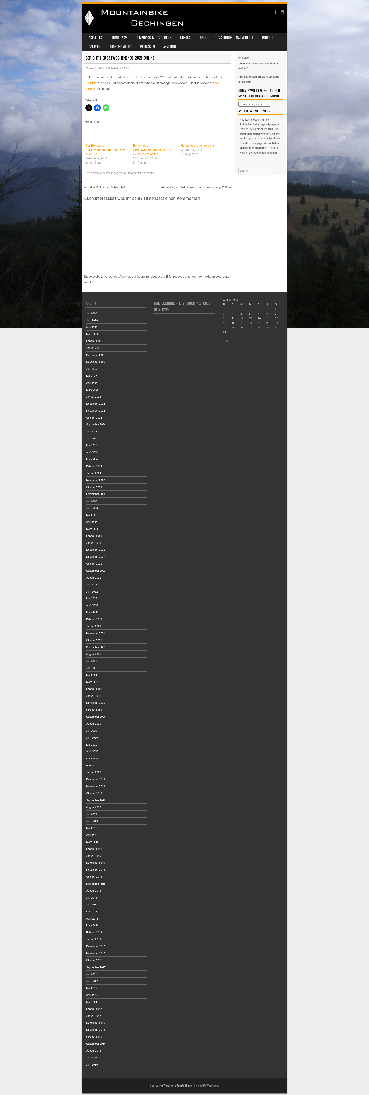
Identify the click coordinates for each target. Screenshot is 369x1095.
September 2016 (96, 1043)
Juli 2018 (91, 897)
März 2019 (92, 842)
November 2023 (95, 480)
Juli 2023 (91, 501)
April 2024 (92, 452)
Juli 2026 (91, 313)
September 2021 (96, 647)
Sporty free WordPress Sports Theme (171, 1085)
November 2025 (95, 362)
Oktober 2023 (94, 487)
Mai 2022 (91, 598)
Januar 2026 (93, 348)
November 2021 (95, 633)
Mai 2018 (91, 911)
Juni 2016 (92, 1064)
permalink (149, 173)
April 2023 (92, 522)
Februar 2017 (94, 1008)
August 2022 (93, 577)
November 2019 (95, 786)
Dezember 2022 (95, 549)
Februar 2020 (94, 765)
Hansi (126, 67)
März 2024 (92, 459)
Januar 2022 (93, 626)
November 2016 (95, 1029)
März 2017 (92, 1002)
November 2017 (95, 953)
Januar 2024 (93, 473)
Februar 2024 (94, 466)
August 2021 (93, 654)
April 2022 (92, 605)
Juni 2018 (92, 904)
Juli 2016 (91, 1057)
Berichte (268, 37)
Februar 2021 (94, 689)
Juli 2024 (91, 431)
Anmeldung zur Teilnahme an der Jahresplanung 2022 (196, 187)
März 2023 (92, 528)
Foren (202, 37)
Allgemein (120, 173)
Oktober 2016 (94, 1036)
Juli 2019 (91, 814)
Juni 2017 (92, 981)
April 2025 (92, 382)
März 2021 (92, 681)
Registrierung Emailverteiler (234, 37)
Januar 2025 (93, 396)
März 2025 (92, 389)
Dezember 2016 (95, 1023)
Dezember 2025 (95, 355)
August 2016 (93, 1050)
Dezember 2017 (95, 946)
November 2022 (95, 556)
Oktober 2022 (94, 563)
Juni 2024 (92, 438)
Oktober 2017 (94, 960)
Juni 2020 (92, 737)
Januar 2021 (93, 696)
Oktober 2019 (94, 793)
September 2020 (96, 716)
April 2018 (92, 918)
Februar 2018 (94, 932)
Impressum (147, 46)
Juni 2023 (92, 508)
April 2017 (92, 995)
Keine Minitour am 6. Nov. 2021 (105, 187)
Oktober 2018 (94, 876)
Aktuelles (95, 37)
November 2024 (95, 410)
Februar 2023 (94, 535)
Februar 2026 (94, 341)
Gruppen (94, 46)
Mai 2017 (91, 988)
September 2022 (96, 570)
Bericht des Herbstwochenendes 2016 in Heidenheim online (152, 149)
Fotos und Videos (120, 46)
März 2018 (92, 925)
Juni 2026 (92, 320)
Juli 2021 (91, 661)
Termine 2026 (119, 37)
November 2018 (95, 869)
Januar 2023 (93, 543)
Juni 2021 (92, 668)
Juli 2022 (91, 584)
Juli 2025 (91, 369)
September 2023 (96, 494)
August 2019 (93, 807)
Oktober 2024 (94, 417)
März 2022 (92, 612)
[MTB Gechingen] (136, 26)
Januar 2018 (93, 939)
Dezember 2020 (95, 702)
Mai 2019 (91, 828)
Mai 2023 (91, 515)
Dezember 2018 (95, 862)
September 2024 (96, 424)
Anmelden (169, 46)
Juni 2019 (92, 821)
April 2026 (92, 327)
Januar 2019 (93, 855)
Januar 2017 (93, 1016)
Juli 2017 (91, 974)
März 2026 (92, 334)
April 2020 (92, 751)
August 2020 (93, 723)
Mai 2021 (91, 675)
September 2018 (96, 883)
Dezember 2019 (95, 779)
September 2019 (96, 800)
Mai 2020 (91, 744)
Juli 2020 (91, 730)
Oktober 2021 (94, 640)
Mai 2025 (91, 375)
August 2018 (93, 890)
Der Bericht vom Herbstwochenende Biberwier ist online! (105, 149)
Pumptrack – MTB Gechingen (153, 37)
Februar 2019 (94, 849)
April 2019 (92, 835)
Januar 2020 (93, 772)
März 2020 (92, 758)
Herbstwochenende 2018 (198, 145)
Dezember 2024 (95, 403)
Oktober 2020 (94, 709)
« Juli (226, 340)
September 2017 (96, 967)
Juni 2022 (92, 591)
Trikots (185, 37)
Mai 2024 (91, 445)
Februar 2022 (94, 619)
